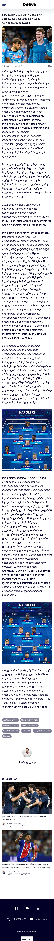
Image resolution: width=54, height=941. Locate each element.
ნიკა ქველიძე (13, 871)
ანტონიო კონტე (10, 720)
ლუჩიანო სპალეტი (42, 731)
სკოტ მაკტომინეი (29, 726)
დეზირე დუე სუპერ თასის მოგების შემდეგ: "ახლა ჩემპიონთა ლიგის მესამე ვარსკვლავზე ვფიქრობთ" (26, 866)
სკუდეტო (26, 731)
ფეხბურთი (20, 66)
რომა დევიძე (27, 762)
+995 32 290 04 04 (18, 919)
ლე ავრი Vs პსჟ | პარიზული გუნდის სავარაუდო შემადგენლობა (24, 818)
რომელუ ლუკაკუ (10, 726)
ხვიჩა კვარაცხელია (29, 720)
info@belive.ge (40, 919)
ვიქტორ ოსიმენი (10, 731)
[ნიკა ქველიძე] (4, 872)
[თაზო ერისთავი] (4, 824)
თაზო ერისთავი (14, 823)
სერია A (6, 736)
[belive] (29, 4)
